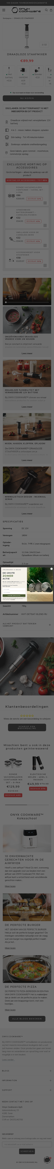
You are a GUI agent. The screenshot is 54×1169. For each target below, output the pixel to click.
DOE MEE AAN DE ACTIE (14, 595)
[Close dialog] (52, 569)
